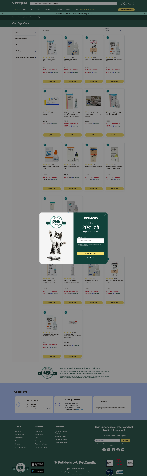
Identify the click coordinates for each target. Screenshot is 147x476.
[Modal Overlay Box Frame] (73, 238)
